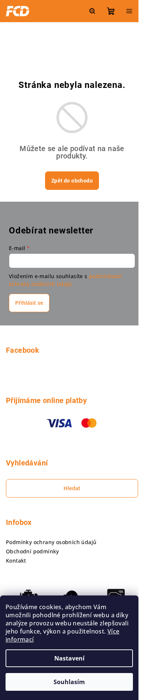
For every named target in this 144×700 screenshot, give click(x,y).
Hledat (72, 488)
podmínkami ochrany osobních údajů (65, 280)
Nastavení (69, 658)
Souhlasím (69, 682)
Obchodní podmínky (32, 551)
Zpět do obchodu (72, 181)
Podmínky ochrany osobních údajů (51, 542)
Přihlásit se (29, 302)
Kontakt (16, 560)
